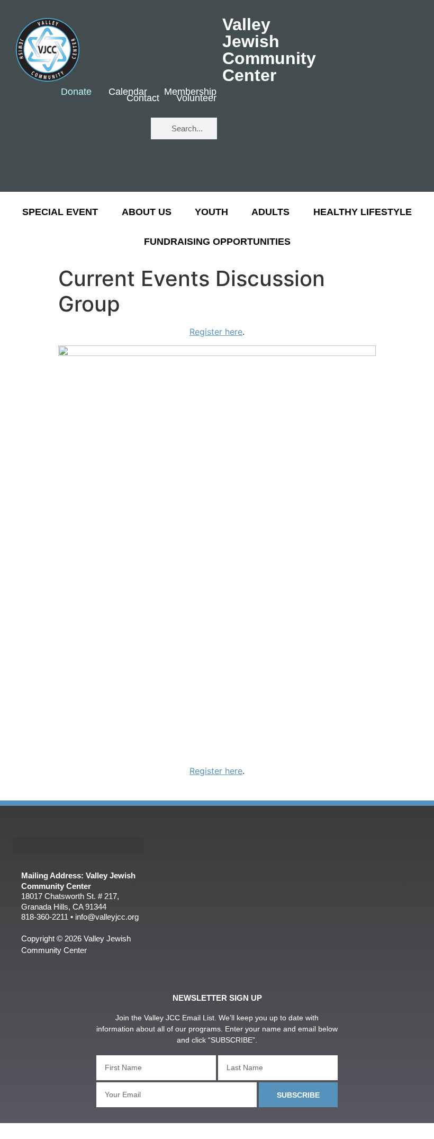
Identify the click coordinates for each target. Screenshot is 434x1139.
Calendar (127, 92)
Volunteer (196, 98)
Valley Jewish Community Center (269, 50)
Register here (215, 331)
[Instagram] (124, 160)
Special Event (60, 212)
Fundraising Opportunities (217, 241)
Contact (142, 98)
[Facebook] (92, 129)
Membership (190, 92)
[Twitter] (124, 129)
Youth (211, 212)
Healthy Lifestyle (362, 212)
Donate (76, 92)
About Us (146, 212)
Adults (270, 212)
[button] (77, 846)
